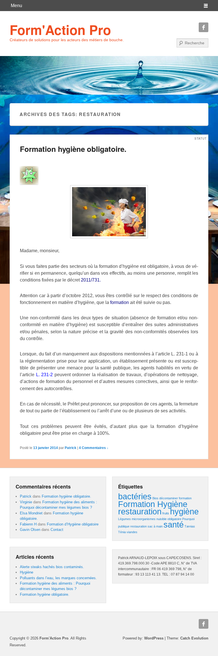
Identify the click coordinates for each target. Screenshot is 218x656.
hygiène (184, 511)
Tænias (190, 526)
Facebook (203, 27)
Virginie (26, 502)
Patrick (70, 448)
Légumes (124, 519)
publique (123, 526)
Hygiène (26, 572)
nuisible (161, 519)
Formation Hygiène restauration (152, 507)
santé (174, 524)
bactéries (135, 496)
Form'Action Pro (60, 29)
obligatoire (174, 519)
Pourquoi (188, 519)
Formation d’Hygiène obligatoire (72, 524)
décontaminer (168, 498)
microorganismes (144, 519)
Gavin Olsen (30, 529)
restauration (138, 526)
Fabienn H (28, 524)
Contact (57, 529)
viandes (132, 532)
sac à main (155, 526)
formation (185, 498)
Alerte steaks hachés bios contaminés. (52, 567)
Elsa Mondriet (31, 513)
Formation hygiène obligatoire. (73, 149)
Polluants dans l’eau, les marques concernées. (58, 578)
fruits (165, 513)
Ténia (122, 532)
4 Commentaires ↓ (93, 448)
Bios (155, 498)
